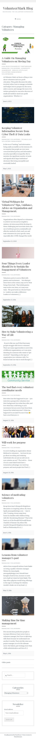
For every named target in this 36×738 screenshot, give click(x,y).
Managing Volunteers (11, 68)
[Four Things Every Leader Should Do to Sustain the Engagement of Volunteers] (18, 258)
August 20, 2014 (8, 472)
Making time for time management (13, 622)
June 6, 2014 (7, 533)
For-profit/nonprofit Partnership (17, 66)
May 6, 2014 (7, 653)
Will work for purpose (14, 442)
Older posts (6, 662)
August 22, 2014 (8, 420)
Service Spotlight (20, 70)
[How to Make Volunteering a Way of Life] (18, 326)
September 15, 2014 (9, 365)
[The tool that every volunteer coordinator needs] (18, 382)
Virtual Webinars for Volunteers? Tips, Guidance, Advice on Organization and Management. (17, 206)
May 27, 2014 (7, 590)
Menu (19, 19)
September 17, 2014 (9, 300)
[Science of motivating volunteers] (18, 489)
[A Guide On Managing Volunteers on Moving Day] (18, 53)
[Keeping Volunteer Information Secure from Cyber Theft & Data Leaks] (18, 122)
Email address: (8, 709)
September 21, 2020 (10, 241)
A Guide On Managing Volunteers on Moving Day (16, 59)
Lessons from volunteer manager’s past (15, 556)
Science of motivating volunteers (13, 496)
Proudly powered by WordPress (12, 735)
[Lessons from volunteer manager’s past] (18, 549)
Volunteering (7, 74)
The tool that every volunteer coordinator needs (18, 388)
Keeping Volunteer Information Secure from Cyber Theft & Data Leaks (16, 131)
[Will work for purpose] (18, 437)
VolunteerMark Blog (18, 8)
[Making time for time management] (18, 615)
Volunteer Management (12, 72)
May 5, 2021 (7, 168)
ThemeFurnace (18, 736)
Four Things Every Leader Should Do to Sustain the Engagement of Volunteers (16, 266)
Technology (26, 139)
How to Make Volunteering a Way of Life (17, 333)
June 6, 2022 (7, 101)
